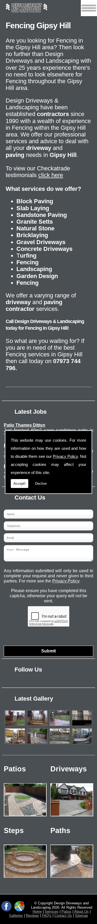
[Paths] (71, 879)
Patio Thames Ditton (24, 425)
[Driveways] (71, 817)
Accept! (19, 484)
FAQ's (46, 916)
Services (51, 911)
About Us (81, 911)
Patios (15, 769)
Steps (14, 831)
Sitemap (81, 916)
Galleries (16, 916)
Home (37, 911)
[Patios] (25, 817)
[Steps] (25, 879)
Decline (41, 484)
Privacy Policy (65, 456)
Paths (60, 831)
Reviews (32, 916)
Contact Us (63, 916)
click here (50, 175)
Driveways (68, 769)
